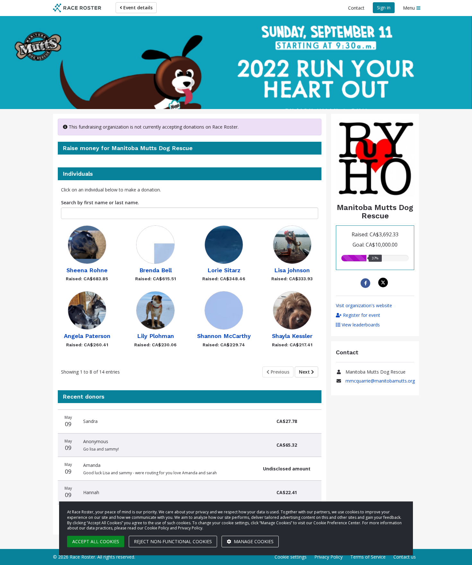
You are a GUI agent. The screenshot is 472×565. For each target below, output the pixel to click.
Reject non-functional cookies (173, 541)
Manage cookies (253, 541)
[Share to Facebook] (366, 283)
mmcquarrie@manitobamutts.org (380, 381)
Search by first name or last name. (100, 202)
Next (305, 372)
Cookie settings (291, 557)
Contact (356, 8)
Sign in (383, 7)
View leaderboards (360, 325)
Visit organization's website (364, 305)
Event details (137, 7)
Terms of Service (368, 557)
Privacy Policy (328, 557)
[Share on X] (384, 282)
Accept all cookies (95, 541)
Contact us (404, 557)
